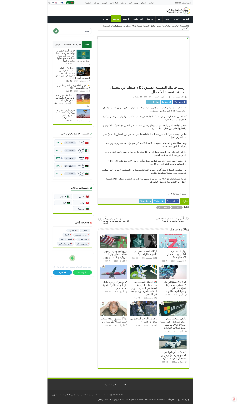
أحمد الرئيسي (170, 116)
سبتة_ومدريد (83, 239)
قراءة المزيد (110, 384)
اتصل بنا (88, 3)
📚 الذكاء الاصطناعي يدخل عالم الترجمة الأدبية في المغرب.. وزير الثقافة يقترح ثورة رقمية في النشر (144, 288)
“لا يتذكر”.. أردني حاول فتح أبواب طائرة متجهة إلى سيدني (115, 284)
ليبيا (130, 3)
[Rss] (122, 394)
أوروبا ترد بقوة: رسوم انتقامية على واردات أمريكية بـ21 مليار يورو (115, 254)
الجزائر (143, 3)
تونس (136, 3)
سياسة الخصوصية (85, 394)
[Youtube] (111, 394)
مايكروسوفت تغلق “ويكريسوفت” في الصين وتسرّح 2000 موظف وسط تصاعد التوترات (173, 323)
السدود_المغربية (67, 239)
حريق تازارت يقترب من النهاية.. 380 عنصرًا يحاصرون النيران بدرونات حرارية (65, 114)
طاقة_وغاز (72, 230)
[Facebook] (119, 394)
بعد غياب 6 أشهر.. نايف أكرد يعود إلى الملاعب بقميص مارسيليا (65, 97)
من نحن (98, 394)
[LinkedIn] (114, 394)
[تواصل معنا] (49, 3)
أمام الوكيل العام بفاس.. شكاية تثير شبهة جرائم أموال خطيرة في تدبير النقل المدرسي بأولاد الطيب (72, 73)
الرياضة (104, 3)
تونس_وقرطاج (83, 244)
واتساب (81, 272)
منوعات (96, 3)
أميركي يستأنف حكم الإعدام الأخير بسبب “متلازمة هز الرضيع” (170, 219)
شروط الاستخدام (67, 394)
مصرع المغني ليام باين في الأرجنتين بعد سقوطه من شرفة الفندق (116, 220)
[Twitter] (117, 394)
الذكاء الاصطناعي (144, 134)
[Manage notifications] (234, 399)
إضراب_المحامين (82, 235)
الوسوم (57, 44)
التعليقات (67, 44)
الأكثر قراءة (77, 44)
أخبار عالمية (114, 3)
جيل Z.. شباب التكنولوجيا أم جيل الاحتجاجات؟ (177, 254)
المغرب (151, 3)
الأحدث (87, 44)
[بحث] (56, 31)
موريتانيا (123, 3)
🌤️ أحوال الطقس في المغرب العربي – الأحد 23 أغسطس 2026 (72, 86)
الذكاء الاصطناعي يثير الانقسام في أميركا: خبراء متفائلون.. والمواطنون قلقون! (175, 286)
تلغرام (61, 272)
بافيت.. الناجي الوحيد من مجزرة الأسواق (143, 320)
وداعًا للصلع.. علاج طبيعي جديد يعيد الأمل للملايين (113, 320)
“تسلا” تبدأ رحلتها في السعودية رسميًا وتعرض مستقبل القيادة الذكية (174, 355)
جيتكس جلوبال (110, 107)
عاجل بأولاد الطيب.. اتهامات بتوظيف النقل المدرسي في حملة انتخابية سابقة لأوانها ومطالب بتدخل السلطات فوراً (72, 56)
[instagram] (108, 394)
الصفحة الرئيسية (179, 26)
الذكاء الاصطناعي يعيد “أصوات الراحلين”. (145, 253)
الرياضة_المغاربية (65, 244)
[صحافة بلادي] (178, 10)
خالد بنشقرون (178, 97)
